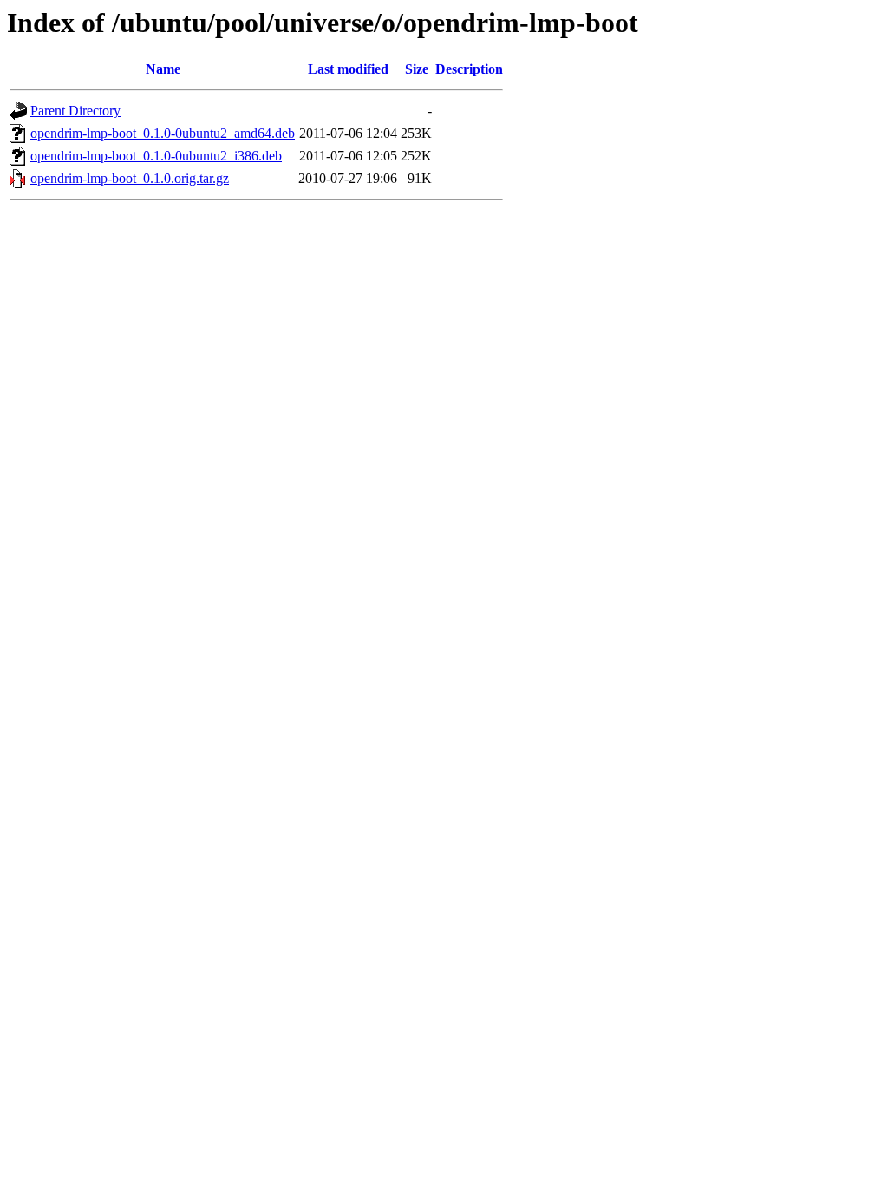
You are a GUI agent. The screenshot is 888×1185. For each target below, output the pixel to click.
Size (416, 69)
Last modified (348, 69)
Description (469, 69)
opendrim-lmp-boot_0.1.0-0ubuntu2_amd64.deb (162, 133)
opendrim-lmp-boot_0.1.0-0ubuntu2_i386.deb (156, 155)
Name (163, 69)
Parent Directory (75, 110)
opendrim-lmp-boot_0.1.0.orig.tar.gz (129, 178)
